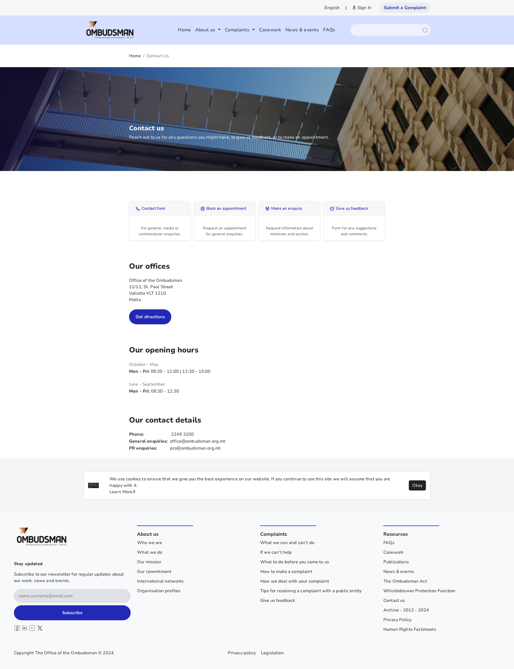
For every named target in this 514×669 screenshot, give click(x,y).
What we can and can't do (287, 543)
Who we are (149, 543)
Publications (396, 562)
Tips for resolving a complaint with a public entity (310, 591)
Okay (417, 485)
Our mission (149, 562)
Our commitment (154, 572)
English (332, 8)
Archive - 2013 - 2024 (406, 610)
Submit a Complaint (405, 8)
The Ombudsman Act (405, 581)
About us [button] (206, 30)
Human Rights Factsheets (409, 629)
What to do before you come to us (294, 562)
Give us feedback (277, 600)
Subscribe (72, 613)
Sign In (364, 8)
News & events (302, 30)
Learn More (121, 492)
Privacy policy (242, 653)
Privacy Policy (397, 620)
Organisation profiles (158, 591)
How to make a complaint (286, 572)
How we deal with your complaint (294, 581)
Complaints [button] (238, 30)
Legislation (272, 653)
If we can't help (276, 552)
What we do (149, 552)
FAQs (329, 30)
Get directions (150, 317)
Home (184, 30)
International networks (160, 581)
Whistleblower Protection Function (419, 591)
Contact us (394, 600)
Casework (270, 30)
